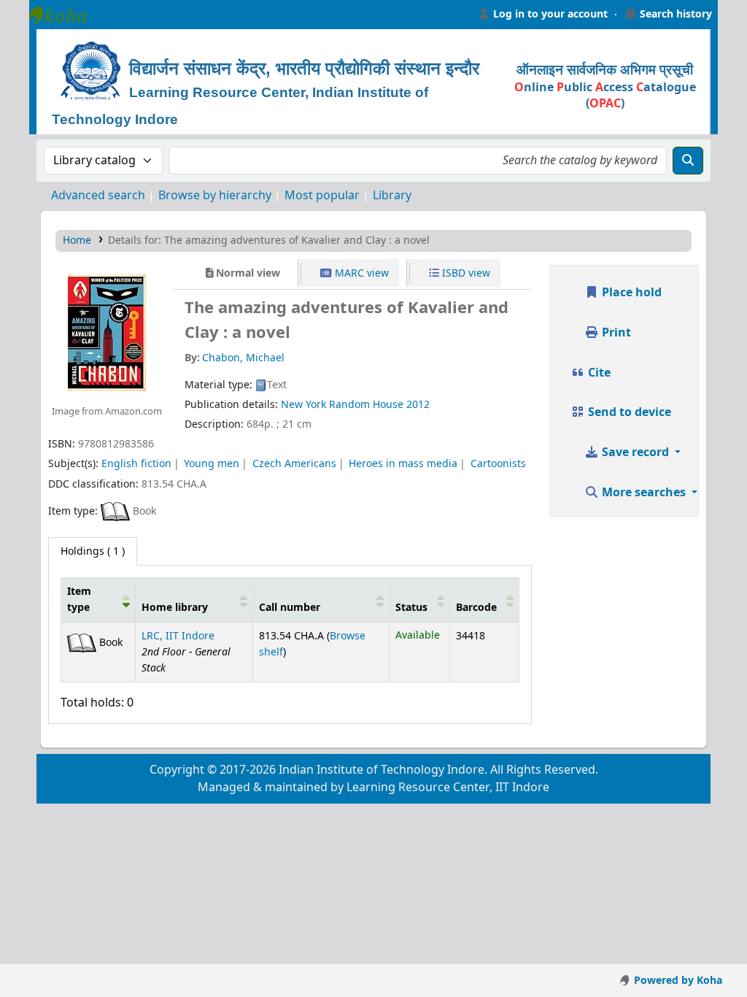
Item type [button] (79, 599)
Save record (635, 452)
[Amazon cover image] (107, 333)
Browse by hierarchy (214, 195)
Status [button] (411, 607)
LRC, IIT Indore (178, 636)
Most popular (322, 195)
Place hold (630, 292)
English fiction (136, 463)
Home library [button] (175, 607)
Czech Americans (294, 463)
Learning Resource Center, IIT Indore (65, 14)
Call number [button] (289, 607)
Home (77, 240)
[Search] (688, 160)
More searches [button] (644, 492)
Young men (211, 463)
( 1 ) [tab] (93, 551)
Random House (366, 404)
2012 (418, 404)
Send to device (628, 412)
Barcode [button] (476, 607)
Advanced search (98, 195)
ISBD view (464, 273)
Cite (598, 373)
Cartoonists (498, 463)
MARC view (360, 273)
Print (615, 333)
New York (303, 404)
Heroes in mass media (403, 463)
